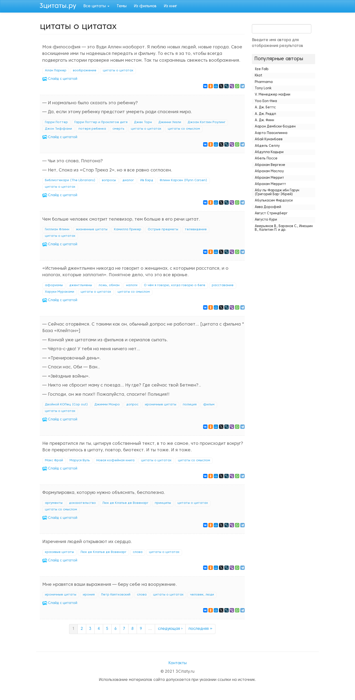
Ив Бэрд (146, 180)
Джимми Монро (107, 404)
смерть (118, 128)
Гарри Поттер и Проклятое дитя (101, 122)
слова (137, 552)
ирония (89, 594)
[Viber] (232, 86)
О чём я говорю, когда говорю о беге (174, 285)
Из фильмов (145, 6)
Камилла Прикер (127, 229)
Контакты (177, 663)
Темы (122, 6)
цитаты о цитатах (118, 70)
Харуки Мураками (59, 291)
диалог (128, 180)
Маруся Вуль (80, 460)
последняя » (200, 629)
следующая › (170, 629)
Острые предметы (163, 229)
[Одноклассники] (210, 86)
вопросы (109, 180)
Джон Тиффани (58, 128)
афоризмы (54, 285)
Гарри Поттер (56, 122)
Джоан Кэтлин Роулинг (206, 122)
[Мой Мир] (216, 86)
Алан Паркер (55, 70)
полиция (190, 404)
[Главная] (60, 5)
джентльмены (80, 285)
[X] (221, 86)
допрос (132, 404)
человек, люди (202, 594)
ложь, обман (109, 285)
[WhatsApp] (237, 86)
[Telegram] (242, 86)
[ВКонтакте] (205, 86)
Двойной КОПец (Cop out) (66, 404)
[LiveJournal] (226, 86)
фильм (208, 404)
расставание (223, 285)
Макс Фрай (54, 460)
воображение (84, 70)
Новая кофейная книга (115, 460)
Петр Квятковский (115, 594)
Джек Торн (143, 122)
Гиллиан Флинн (57, 229)
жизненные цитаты (91, 229)
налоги (131, 285)
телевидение (196, 229)
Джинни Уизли (169, 122)
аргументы (54, 503)
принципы (163, 503)
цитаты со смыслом (184, 128)
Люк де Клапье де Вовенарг (125, 503)
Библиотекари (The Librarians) (70, 180)
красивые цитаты (59, 552)
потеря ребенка (92, 128)
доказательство (82, 503)
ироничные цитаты (160, 404)
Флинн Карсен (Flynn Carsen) (183, 180)
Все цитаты (95, 6)
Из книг (170, 6)
